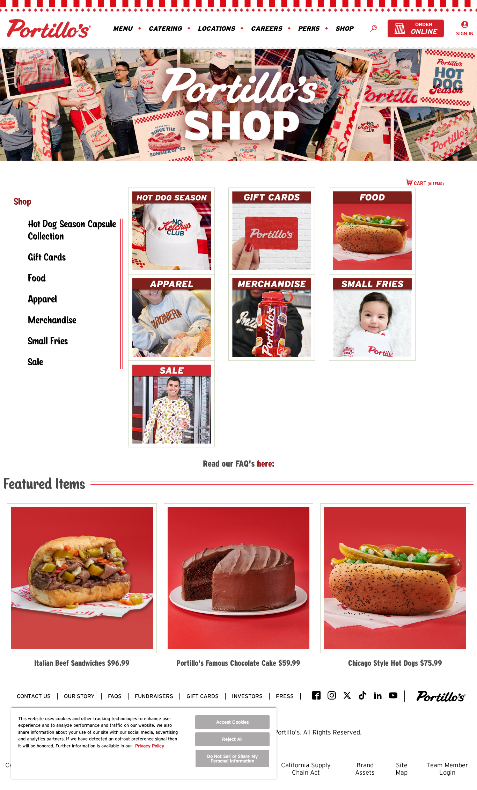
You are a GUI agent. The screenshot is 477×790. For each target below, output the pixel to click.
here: (265, 463)
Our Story (79, 696)
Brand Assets (365, 768)
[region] (144, 743)
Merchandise (52, 320)
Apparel (42, 300)
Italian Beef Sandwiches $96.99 (82, 662)
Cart (429, 183)
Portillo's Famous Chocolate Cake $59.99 (238, 662)
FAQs (115, 696)
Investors (247, 696)
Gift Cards (47, 258)
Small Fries (48, 341)
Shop (22, 202)
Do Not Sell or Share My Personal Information (232, 758)
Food (37, 279)
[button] (123, 29)
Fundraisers (154, 696)
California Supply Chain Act (306, 768)
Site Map (402, 768)
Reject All (232, 739)
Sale (35, 362)
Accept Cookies (232, 722)
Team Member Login (447, 768)
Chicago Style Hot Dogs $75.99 (395, 662)
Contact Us (34, 696)
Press (285, 696)
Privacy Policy (149, 745)
